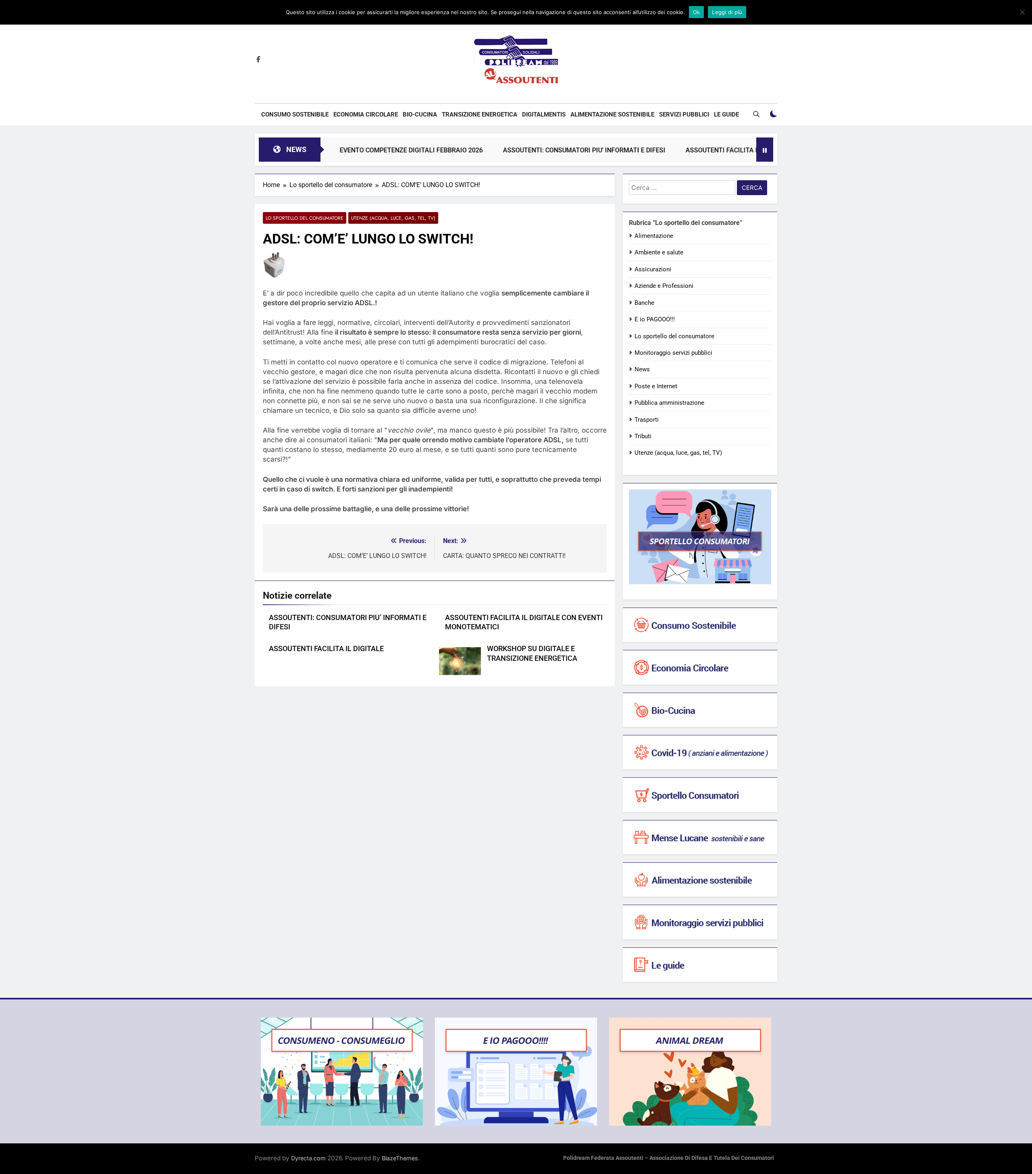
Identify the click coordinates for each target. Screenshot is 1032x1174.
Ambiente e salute (659, 252)
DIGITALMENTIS (544, 114)
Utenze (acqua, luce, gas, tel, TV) (393, 217)
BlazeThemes (400, 1158)
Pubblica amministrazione (669, 402)
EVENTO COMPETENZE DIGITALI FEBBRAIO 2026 (372, 150)
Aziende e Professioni (664, 285)
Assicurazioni (653, 269)
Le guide (726, 114)
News (642, 369)
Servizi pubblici (684, 114)
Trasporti (647, 419)
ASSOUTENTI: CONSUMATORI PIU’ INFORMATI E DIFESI (545, 150)
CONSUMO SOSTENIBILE (295, 114)
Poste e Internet (656, 386)
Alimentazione (654, 235)
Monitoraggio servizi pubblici (673, 352)
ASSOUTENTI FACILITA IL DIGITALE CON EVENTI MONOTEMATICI (743, 150)
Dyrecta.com (308, 1158)
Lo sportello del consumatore (304, 217)
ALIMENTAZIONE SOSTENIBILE (612, 114)
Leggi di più (727, 12)
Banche (644, 302)
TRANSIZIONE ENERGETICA (479, 114)
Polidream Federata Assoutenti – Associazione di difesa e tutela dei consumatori (668, 1158)
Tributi (643, 436)
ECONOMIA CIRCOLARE (365, 114)
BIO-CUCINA (420, 114)
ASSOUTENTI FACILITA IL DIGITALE (326, 649)
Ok (696, 12)
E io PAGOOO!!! (655, 319)
